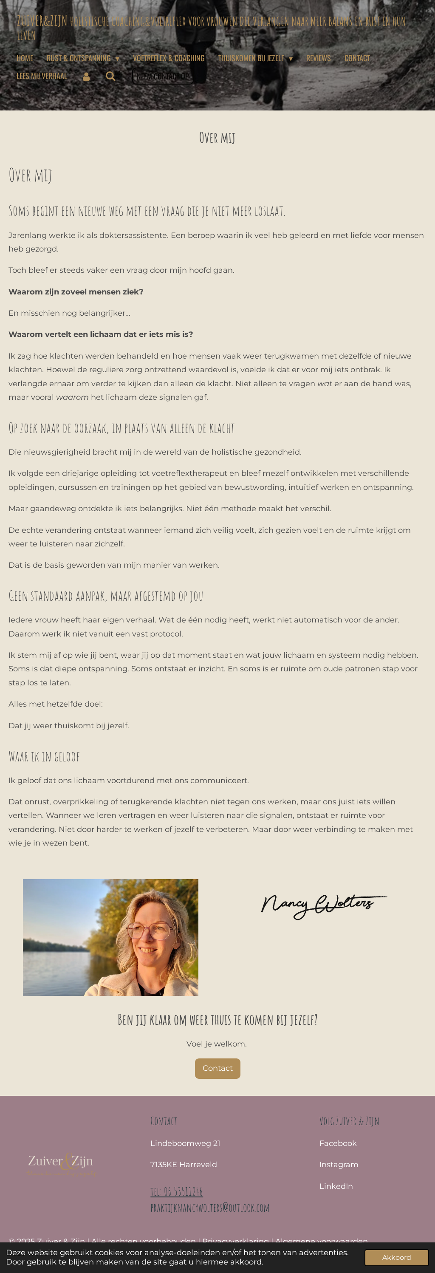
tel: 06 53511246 (176, 1191)
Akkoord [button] (396, 1257)
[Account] (86, 76)
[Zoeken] (110, 76)
